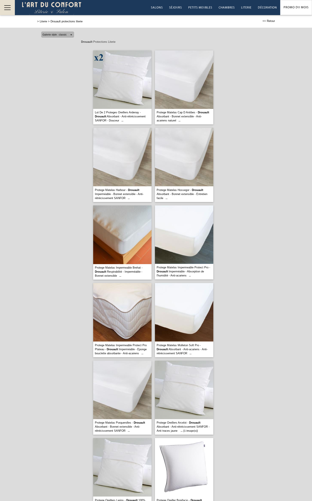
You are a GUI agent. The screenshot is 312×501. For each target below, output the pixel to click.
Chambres (227, 7)
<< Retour (269, 21)
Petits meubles (200, 7)
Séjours (175, 7)
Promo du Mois (296, 7)
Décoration (267, 7)
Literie (246, 7)
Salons (157, 7)
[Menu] (7, 7)
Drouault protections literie (67, 21)
